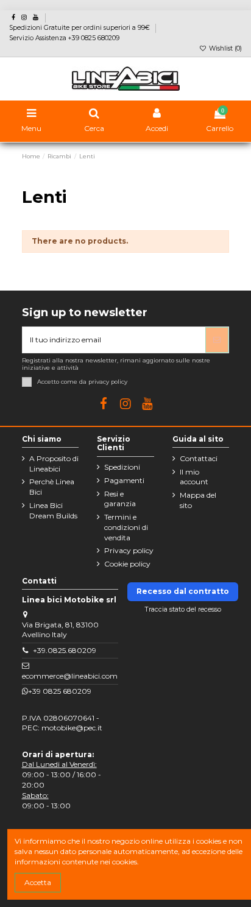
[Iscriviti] (216, 340)
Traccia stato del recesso (183, 609)
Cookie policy (127, 563)
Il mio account (194, 477)
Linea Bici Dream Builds (53, 510)
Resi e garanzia (120, 499)
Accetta (37, 882)
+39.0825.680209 (64, 650)
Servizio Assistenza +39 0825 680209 (64, 38)
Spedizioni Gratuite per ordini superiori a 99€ (80, 28)
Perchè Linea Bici (51, 486)
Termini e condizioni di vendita (126, 527)
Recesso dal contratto (182, 591)
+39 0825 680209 (59, 691)
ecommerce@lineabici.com (70, 675)
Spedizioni (122, 466)
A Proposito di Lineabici (54, 463)
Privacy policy (129, 550)
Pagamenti (124, 480)
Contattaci (198, 458)
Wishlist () (224, 48)
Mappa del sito (198, 500)
